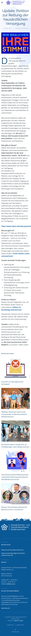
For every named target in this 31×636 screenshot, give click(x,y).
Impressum (10, 625)
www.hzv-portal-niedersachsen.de (12, 550)
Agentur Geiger (18, 620)
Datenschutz (20, 625)
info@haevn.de (10, 584)
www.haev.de (5, 608)
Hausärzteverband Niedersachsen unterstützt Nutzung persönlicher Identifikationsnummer (15, 477)
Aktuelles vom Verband (22, 28)
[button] (2, 2)
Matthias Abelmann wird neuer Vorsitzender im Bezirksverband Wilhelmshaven (14, 414)
